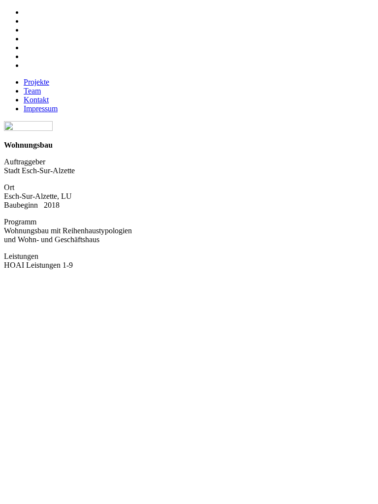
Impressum (41, 108)
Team (32, 91)
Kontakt (36, 99)
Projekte (36, 82)
